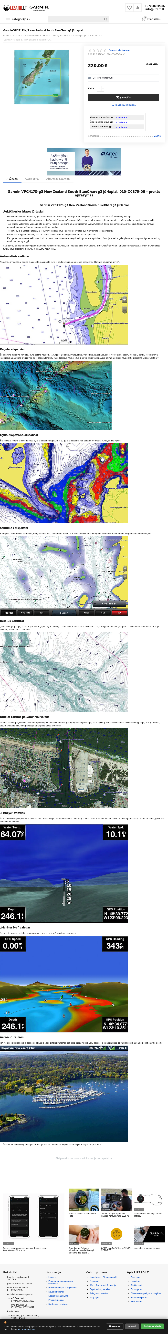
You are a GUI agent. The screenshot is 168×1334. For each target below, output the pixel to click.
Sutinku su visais (152, 1326)
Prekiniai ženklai (56, 1300)
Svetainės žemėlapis (58, 1304)
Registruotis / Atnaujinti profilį (103, 1277)
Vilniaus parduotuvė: (102, 117)
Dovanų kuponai (56, 1292)
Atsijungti (94, 1297)
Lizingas (52, 1277)
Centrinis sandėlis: (101, 126)
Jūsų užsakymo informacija (103, 1285)
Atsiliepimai (136, 1285)
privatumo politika (26, 1329)
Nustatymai (115, 1326)
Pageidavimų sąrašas (100, 1289)
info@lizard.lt (154, 9)
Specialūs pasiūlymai (58, 1296)
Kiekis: (91, 88)
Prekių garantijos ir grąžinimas (62, 1287)
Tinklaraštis (136, 1301)
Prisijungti (94, 1281)
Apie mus (135, 1277)
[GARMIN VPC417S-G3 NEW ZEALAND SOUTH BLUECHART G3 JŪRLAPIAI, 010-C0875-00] (41, 77)
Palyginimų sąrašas (99, 1293)
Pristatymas (136, 1289)
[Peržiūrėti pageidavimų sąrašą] (129, 9)
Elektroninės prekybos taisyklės (146, 1293)
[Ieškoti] (105, 19)
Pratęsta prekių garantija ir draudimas (60, 1282)
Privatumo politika (139, 1297)
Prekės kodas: (97, 54)
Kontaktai (135, 1281)
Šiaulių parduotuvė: (101, 122)
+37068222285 (155, 6)
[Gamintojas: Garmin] (152, 64)
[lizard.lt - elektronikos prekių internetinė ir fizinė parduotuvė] (26, 7)
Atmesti (132, 1326)
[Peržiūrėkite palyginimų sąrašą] (137, 9)
